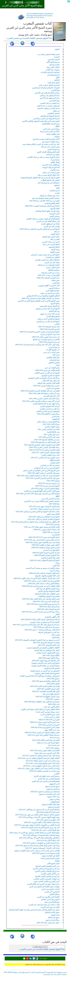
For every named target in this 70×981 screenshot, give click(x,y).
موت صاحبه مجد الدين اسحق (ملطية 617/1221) (43, 761)
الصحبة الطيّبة (55, 460)
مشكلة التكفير (54, 894)
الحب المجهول (54, 784)
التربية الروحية (54, 213)
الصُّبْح (57, 126)
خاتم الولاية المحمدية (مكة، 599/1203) (46, 601)
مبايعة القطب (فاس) (52, 427)
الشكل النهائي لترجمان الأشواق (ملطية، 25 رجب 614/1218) (39, 758)
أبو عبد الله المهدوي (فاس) (50, 406)
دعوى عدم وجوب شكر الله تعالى (48, 922)
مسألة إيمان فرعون (53, 920)
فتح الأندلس (55, 90)
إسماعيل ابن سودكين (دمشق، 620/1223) (45, 791)
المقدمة (57, 57)
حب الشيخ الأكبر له (53, 350)
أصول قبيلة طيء (54, 82)
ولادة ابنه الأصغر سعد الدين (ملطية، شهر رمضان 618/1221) (39, 768)
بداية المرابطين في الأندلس (50, 98)
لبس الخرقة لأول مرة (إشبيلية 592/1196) (45, 442)
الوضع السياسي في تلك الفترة (49, 779)
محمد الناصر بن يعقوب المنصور (48, 108)
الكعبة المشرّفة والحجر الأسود (49, 591)
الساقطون (56, 419)
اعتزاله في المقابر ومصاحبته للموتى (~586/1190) (42, 206)
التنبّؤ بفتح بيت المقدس (51, 550)
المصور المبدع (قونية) (52, 668)
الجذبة (57, 193)
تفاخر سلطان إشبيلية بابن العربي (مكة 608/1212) (42, 732)
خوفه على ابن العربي (52, 262)
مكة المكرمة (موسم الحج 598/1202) (47, 555)
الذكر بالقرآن (55, 463)
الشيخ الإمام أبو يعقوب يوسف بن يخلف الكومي (43, 219)
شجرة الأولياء (55, 252)
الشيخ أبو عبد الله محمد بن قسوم (48, 309)
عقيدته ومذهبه (54, 65)
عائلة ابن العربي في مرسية (50, 131)
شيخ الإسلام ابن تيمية (52, 902)
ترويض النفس (55, 216)
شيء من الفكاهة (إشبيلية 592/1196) (47, 440)
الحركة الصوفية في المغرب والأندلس (46, 118)
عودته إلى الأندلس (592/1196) (49, 437)
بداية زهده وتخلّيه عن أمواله (50, 196)
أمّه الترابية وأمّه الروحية (51, 167)
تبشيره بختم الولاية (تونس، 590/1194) (46, 386)
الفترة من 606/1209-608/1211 (49, 720)
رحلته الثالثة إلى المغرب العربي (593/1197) (44, 447)
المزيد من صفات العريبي (51, 242)
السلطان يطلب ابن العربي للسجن (47, 260)
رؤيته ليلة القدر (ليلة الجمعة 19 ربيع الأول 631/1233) (41, 835)
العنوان (57, 49)
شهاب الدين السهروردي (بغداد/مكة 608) (45, 727)
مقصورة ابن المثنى (53, 388)
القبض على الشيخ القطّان (50, 180)
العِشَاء (57, 861)
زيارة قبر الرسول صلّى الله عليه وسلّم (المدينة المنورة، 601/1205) (36, 624)
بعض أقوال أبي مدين (52, 368)
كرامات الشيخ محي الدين (50, 889)
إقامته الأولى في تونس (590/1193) (47, 370)
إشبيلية (57, 136)
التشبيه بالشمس (54, 59)
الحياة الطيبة (55, 234)
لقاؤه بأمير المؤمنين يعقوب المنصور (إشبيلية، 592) (42, 445)
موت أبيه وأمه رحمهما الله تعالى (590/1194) (44, 393)
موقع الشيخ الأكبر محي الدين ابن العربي (22, 5)
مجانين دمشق (55, 799)
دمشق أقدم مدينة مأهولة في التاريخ (47, 776)
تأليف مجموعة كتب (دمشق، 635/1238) (46, 853)
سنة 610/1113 (55, 738)
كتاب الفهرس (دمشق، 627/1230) (48, 820)
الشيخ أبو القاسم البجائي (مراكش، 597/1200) (44, 519)
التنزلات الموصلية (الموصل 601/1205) (46, 642)
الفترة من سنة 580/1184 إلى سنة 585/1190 (44, 201)
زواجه (57, 563)
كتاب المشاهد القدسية (52, 396)
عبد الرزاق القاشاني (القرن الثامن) (47, 871)
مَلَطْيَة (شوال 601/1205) (51, 655)
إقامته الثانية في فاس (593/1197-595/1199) (44, 450)
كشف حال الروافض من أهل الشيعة (47, 650)
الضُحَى (57, 324)
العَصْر (57, 614)
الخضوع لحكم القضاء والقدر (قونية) (47, 673)
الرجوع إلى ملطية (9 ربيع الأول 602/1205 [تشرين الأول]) (40, 676)
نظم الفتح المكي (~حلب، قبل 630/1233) (45, 830)
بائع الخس (56, 283)
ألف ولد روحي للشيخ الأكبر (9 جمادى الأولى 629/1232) (40, 827)
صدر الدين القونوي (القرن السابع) (48, 866)
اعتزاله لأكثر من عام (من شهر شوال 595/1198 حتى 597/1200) (38, 493)
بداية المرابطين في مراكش (50, 95)
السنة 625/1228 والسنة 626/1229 (48, 812)
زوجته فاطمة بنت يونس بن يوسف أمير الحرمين (43, 568)
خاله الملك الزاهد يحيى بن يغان (48, 175)
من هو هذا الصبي (53, 149)
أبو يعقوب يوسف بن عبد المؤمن (48, 106)
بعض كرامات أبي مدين (51, 352)
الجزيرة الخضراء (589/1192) (50, 329)
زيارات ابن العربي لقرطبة (50, 273)
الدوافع (57, 185)
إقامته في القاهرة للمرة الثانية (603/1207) (45, 686)
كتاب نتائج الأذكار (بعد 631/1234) (48, 840)
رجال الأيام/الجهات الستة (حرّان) (48, 653)
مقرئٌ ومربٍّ (55, 160)
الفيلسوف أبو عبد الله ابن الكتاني (48, 411)
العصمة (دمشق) (54, 807)
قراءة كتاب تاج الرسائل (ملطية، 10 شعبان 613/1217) (41, 755)
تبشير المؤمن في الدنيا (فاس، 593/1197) (45, 458)
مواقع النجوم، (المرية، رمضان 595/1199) (45, 488)
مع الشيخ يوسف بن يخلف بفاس (48, 422)
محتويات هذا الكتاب (53, 70)
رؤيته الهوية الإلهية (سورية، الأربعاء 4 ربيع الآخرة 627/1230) (39, 817)
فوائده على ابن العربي (52, 226)
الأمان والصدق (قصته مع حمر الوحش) (46, 139)
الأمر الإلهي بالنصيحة (52, 617)
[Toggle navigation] (68, 1)
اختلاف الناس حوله (53, 67)
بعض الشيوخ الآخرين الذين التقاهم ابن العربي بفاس (41, 470)
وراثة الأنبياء (55, 249)
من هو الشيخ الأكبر (53, 62)
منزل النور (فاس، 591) (52, 434)
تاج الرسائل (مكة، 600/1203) (49, 607)
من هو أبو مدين (54, 347)
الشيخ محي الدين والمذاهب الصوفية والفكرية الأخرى (41, 121)
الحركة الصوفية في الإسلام (50, 116)
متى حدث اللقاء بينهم (52, 730)
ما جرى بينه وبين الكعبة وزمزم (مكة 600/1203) (43, 604)
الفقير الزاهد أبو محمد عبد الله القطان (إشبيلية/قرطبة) (40, 178)
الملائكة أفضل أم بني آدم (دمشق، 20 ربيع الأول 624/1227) (39, 809)
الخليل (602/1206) (53, 684)
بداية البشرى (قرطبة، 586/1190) (48, 278)
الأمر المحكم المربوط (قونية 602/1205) (46, 660)
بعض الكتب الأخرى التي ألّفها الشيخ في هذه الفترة (42, 491)
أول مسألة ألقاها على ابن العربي (48, 221)
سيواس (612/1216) (53, 748)
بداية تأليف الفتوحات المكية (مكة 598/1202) (44, 573)
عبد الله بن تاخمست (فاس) (50, 409)
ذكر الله (57, 231)
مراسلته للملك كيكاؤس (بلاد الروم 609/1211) (44, 735)
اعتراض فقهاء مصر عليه (51, 694)
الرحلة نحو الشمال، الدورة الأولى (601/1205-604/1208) (40, 619)
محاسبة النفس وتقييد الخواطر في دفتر (46, 198)
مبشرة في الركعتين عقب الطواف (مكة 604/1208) (42, 702)
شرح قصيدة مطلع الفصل (51, 124)
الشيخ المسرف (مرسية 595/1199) (47, 486)
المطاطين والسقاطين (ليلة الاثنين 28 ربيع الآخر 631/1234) (39, 838)
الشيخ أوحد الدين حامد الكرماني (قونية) (46, 663)
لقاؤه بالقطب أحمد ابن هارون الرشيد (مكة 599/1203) (41, 586)
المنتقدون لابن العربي (52, 892)
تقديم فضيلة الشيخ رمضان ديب (48, 54)
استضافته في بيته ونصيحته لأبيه (49, 183)
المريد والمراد (55, 190)
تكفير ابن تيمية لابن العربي (50, 907)
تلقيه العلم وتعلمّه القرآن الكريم (48, 152)
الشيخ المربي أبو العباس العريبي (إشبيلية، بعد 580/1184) (40, 229)
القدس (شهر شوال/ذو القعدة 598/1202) (45, 547)
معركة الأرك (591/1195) (51, 424)
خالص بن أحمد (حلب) (52, 717)
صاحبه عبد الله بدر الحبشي (50, 465)
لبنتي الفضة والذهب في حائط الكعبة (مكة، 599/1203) (41, 599)
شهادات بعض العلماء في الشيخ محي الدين (44, 886)
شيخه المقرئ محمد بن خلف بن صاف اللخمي (43, 157)
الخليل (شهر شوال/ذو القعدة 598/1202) (46, 545)
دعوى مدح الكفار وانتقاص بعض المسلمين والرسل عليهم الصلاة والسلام (34, 910)
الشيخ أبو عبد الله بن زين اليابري (48, 321)
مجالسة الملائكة (54, 270)
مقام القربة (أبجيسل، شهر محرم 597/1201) (44, 506)
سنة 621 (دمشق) (53, 797)
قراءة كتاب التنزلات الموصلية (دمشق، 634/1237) (42, 848)
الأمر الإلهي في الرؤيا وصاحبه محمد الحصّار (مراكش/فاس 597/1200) (35, 522)
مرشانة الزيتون (54, 288)
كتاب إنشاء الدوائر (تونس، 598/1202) (46, 529)
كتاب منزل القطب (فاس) (51, 455)
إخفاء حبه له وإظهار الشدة (50, 224)
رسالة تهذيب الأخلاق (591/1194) (48, 414)
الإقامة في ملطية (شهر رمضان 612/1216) (45, 750)
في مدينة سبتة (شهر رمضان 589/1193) (46, 337)
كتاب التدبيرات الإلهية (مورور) (49, 285)
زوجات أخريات (54, 571)
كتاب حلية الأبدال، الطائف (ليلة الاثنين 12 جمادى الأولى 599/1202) (37, 578)
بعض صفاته (55, 280)
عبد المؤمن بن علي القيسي (50, 103)
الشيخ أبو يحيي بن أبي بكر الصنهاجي (47, 468)
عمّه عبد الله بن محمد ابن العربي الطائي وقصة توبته (41, 144)
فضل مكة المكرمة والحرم (50, 558)
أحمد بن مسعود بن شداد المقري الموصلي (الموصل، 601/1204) (37, 640)
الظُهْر (57, 496)
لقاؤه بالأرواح (55, 208)
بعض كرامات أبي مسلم (51, 172)
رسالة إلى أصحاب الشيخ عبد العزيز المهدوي (44, 378)
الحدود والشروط (40, 972)
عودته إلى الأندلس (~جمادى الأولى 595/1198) (44, 473)
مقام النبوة (56, 637)
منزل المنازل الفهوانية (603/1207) (48, 696)
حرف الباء (56, 355)
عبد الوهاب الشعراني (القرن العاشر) (47, 879)
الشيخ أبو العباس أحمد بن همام (49, 319)
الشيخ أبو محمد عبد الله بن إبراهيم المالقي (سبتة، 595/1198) (38, 476)
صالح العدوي (55, 303)
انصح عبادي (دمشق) (52, 786)
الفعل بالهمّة (55, 162)
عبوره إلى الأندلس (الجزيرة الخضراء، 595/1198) (43, 478)
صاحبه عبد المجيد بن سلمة (50, 293)
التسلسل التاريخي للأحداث (50, 72)
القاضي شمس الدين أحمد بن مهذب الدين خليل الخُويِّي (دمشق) (37, 851)
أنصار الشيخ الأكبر (53, 863)
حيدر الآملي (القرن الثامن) (50, 874)
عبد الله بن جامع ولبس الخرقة (49, 632)
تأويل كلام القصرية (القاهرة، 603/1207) (46, 691)
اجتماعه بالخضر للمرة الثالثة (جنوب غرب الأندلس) (42, 501)
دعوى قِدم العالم (54, 917)
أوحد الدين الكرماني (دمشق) (49, 794)
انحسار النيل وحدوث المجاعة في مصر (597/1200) (42, 540)
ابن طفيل (56, 111)
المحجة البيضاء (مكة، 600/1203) (48, 609)
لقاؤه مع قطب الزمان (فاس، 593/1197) (46, 452)
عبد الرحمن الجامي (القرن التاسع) (47, 876)
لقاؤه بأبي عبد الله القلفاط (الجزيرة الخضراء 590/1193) (40, 391)
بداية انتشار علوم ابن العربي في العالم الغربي (43, 884)
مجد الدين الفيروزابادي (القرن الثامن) (46, 869)
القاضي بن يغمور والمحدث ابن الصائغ (46, 339)
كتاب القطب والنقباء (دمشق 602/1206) (46, 681)
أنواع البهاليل (55, 802)
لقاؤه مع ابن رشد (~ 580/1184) (49, 275)
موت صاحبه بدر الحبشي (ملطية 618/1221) (45, 771)
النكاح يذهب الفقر (53, 514)
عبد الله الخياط (54, 311)
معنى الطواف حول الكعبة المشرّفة (47, 594)
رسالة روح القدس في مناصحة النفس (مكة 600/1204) (41, 612)
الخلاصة (57, 80)
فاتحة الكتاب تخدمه (53, 267)
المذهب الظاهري (53, 113)
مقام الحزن (55, 416)
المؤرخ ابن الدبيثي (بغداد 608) (49, 725)
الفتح (58, 188)
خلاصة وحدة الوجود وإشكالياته (49, 596)
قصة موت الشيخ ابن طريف (50, 334)
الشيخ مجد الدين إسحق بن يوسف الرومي (45, 622)
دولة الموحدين (54, 100)
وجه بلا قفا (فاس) (53, 432)
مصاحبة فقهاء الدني (53, 291)
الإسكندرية (56, 535)
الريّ (58, 365)
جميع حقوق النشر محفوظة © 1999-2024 (16, 972)
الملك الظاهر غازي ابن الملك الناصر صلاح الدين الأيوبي (40, 709)
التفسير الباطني (54, 362)
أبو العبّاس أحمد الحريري (51, 165)
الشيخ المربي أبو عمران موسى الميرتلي (45, 255)
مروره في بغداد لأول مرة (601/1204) (47, 627)
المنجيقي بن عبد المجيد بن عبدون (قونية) (45, 671)
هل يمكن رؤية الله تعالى (51, 380)
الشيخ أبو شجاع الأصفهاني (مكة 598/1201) (45, 560)
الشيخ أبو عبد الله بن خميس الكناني (47, 373)
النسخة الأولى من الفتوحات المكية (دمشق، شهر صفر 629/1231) (37, 825)
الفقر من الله (55, 239)
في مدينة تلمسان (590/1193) (49, 342)
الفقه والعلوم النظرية (52, 203)
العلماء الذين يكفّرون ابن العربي (48, 897)
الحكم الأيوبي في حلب (52, 707)
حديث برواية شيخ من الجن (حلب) (48, 712)
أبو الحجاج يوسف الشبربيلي (50, 306)
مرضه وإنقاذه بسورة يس (51, 142)
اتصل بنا (32, 972)
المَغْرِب (57, 773)
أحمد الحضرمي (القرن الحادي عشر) (47, 881)
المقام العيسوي (54, 247)
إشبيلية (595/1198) (53, 481)
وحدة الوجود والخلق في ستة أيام (48, 589)
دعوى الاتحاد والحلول (52, 912)
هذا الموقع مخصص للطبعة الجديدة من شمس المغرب (29, 38)
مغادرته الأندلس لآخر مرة (51, 499)
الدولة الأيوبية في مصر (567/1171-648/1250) (44, 537)
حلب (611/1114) (54, 745)
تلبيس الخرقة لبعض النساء (50, 858)
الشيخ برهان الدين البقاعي (50, 899)
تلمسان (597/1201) (53, 524)
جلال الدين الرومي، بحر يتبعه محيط (47, 753)
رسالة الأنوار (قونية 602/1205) (49, 658)
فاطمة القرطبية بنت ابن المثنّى (48, 265)
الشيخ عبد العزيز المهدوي (50, 375)
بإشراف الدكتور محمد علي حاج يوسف (55, 974)
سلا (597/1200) (54, 504)
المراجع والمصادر (53, 75)
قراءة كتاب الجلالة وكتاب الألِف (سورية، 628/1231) (42, 822)
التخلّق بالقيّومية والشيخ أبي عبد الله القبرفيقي (43, 296)
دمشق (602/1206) (53, 678)
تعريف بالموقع (62, 972)
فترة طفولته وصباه (53, 134)
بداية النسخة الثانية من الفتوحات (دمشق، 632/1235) (41, 843)
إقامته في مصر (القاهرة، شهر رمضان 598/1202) (43, 542)
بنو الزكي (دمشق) (53, 789)
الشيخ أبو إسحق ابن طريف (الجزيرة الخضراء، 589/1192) (40, 332)
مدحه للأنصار (55, 170)
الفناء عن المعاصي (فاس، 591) (49, 429)
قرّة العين (56, 565)
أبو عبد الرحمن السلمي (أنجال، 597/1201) (45, 509)
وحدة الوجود (55, 915)
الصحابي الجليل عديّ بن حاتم (49, 85)
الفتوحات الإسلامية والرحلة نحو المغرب (46, 88)
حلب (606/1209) (54, 704)
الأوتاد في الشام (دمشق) (51, 856)
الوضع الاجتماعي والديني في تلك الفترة (46, 781)
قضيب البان (55, 635)
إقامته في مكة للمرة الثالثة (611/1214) (46, 740)
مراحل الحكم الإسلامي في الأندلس (47, 93)
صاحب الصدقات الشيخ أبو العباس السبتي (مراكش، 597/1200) (38, 511)
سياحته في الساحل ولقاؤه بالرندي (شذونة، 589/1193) (41, 298)
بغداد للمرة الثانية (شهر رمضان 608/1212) (45, 722)
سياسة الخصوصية (51, 972)
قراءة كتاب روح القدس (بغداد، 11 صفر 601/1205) (42, 630)
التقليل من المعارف (53, 257)
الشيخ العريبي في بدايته (51, 244)
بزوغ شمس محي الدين (51, 129)
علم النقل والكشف (53, 357)
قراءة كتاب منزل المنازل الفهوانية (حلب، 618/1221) (41, 766)
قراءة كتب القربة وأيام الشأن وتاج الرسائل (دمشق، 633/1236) (38, 845)
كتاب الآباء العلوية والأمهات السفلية (47, 576)
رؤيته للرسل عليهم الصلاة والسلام (48, 211)
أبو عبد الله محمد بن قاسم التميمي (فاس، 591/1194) (41, 401)
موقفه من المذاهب (53, 154)
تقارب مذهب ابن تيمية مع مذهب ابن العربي (44, 904)
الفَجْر (58, 77)
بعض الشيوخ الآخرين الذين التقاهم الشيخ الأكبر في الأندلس (39, 301)
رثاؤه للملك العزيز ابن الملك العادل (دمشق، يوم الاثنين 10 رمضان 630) (35, 833)
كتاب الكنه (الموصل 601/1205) (49, 645)
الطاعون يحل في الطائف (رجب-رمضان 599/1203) (42, 581)
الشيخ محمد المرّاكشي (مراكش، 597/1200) (44, 517)
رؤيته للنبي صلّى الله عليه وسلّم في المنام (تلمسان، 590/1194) (37, 344)
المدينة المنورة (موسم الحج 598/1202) (46, 553)
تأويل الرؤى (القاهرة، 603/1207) (48, 689)
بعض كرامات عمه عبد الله (50, 147)
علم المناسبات (54, 360)
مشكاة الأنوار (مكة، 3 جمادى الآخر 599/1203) (44, 583)
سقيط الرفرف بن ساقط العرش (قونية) (46, 666)
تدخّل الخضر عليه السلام (51, 237)
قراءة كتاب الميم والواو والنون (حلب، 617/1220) (43, 763)
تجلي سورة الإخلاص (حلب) (50, 714)
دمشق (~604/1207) (53, 699)
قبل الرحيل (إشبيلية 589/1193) (49, 327)
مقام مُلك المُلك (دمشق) (51, 804)
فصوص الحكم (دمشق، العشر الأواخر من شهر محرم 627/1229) (37, 815)
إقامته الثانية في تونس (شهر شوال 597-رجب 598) (42, 527)
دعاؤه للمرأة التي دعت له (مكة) (48, 743)
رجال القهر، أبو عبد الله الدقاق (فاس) (46, 404)
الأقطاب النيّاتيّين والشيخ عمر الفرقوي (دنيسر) (43, 648)
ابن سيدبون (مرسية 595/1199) (49, 483)
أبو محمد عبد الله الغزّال (51, 532)
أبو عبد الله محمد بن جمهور (50, 314)
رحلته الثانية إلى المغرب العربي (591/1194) (44, 398)
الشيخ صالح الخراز (53, 316)
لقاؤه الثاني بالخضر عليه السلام (49, 383)
